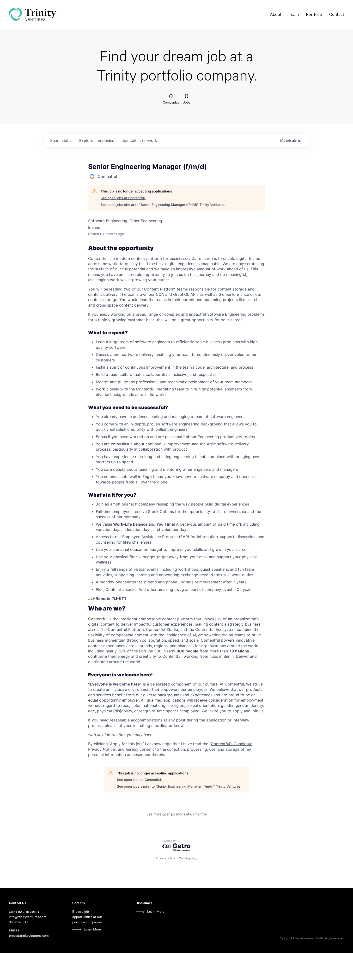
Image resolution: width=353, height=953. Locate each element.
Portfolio (314, 14)
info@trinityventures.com (27, 916)
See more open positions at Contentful (176, 814)
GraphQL (181, 294)
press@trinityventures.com (29, 935)
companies (96, 140)
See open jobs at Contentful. (123, 198)
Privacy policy (165, 858)
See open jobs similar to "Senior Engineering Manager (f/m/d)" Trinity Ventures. (163, 205)
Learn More (92, 929)
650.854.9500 (19, 922)
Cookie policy (188, 858)
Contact (336, 14)
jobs (61, 140)
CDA (160, 294)
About (275, 14)
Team (294, 14)
